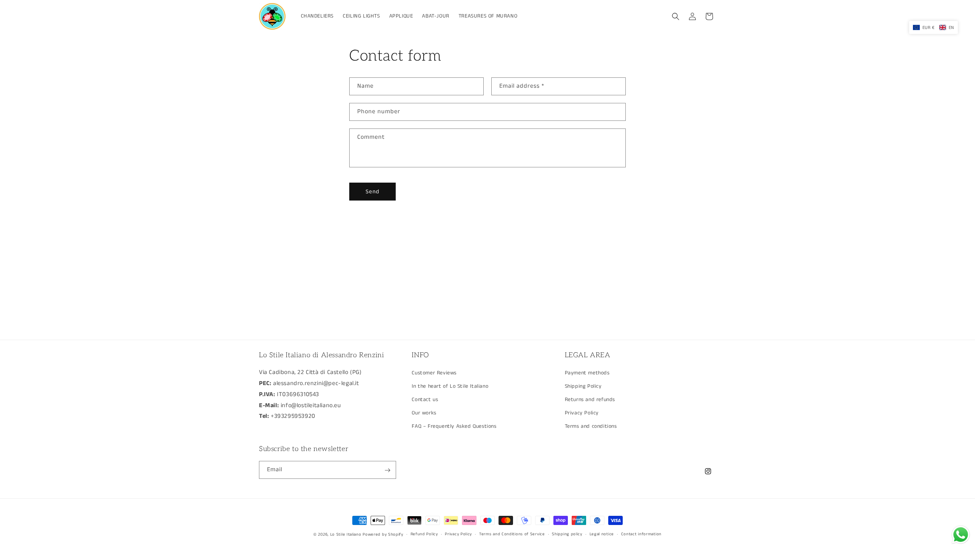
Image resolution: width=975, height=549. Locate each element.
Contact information (641, 534)
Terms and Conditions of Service (512, 534)
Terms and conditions (591, 426)
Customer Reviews (434, 372)
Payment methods (587, 372)
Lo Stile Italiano (345, 534)
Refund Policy (424, 534)
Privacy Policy (582, 413)
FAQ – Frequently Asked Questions (454, 426)
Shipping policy (567, 534)
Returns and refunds (590, 399)
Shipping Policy (583, 386)
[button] (675, 16)
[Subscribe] (387, 470)
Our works (424, 413)
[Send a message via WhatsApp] (960, 534)
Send (372, 192)
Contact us (425, 399)
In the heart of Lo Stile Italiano (450, 386)
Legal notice (602, 534)
